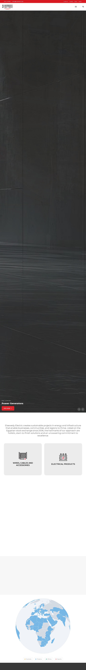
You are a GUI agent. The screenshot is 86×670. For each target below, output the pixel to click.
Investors (66, 1)
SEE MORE (7, 408)
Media (80, 1)
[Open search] (83, 7)
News (75, 1)
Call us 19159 (7, 1)
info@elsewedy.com (17, 1)
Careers (71, 1)
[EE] (7, 6)
